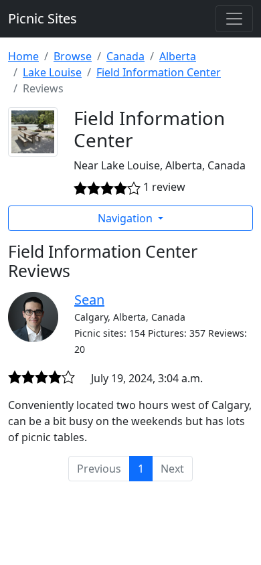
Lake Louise (52, 72)
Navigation (126, 218)
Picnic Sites (42, 18)
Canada (125, 56)
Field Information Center (158, 72)
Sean (89, 300)
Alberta (177, 56)
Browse (73, 56)
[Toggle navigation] (234, 18)
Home (23, 56)
